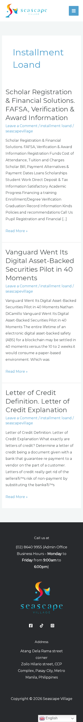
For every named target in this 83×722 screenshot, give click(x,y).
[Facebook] (31, 626)
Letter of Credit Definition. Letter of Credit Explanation (37, 401)
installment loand (56, 126)
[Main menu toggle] (74, 11)
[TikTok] (42, 626)
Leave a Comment (22, 126)
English (51, 718)
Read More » (17, 230)
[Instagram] (52, 626)
